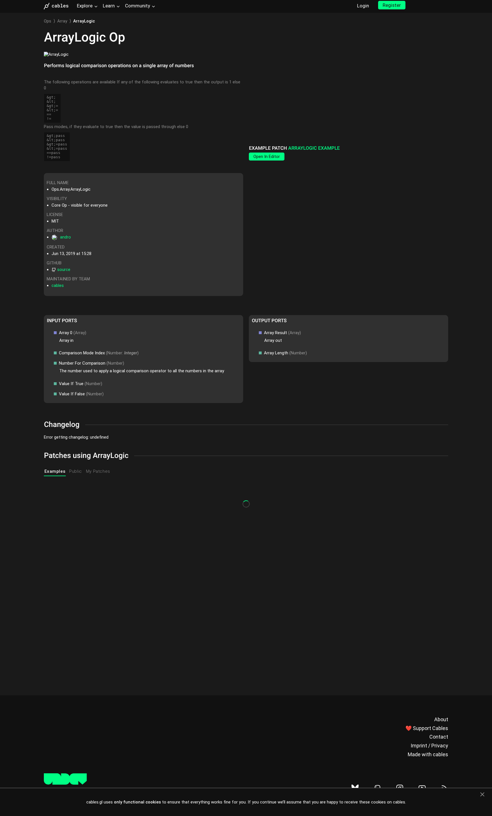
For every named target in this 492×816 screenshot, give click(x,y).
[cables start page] (58, 6)
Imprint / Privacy (429, 746)
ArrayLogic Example (314, 148)
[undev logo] (65, 783)
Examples (54, 471)
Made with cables (428, 754)
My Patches (98, 471)
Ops (47, 21)
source (63, 269)
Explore (85, 6)
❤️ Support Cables (426, 728)
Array (62, 21)
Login (363, 6)
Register (392, 5)
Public (75, 471)
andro (65, 237)
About (441, 719)
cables (58, 285)
